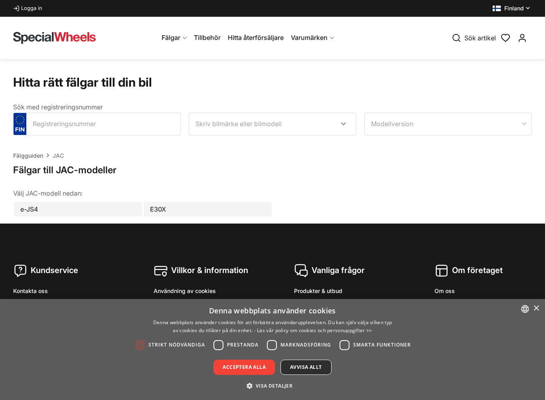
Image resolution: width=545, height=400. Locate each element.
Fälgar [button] (171, 38)
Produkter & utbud (318, 290)
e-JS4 (29, 209)
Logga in (31, 8)
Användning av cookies (185, 290)
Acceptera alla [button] (244, 367)
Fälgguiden (28, 155)
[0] (505, 37)
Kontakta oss (30, 290)
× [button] (536, 308)
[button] (512, 8)
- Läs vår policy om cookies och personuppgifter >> (313, 330)
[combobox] (272, 124)
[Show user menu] (522, 38)
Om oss (444, 290)
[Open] (343, 123)
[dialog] (272, 349)
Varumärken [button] (309, 38)
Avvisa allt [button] (306, 367)
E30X (158, 209)
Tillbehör (207, 38)
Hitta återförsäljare (256, 38)
